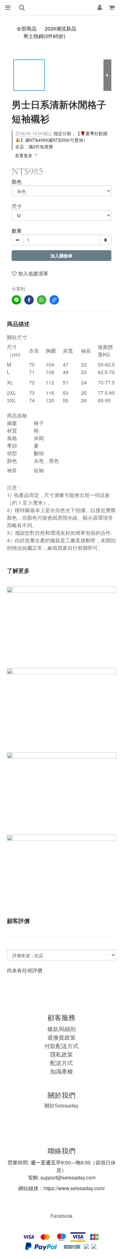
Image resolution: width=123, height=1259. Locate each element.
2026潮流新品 (60, 28)
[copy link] (54, 300)
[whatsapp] (41, 300)
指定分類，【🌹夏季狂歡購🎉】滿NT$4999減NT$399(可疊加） (61, 136)
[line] (16, 300)
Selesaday (61, 1105)
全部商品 (26, 28)
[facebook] (29, 300)
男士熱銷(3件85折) (44, 36)
